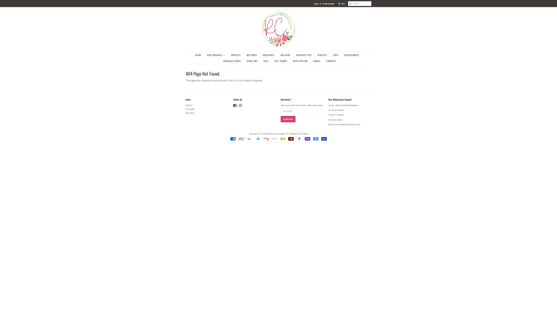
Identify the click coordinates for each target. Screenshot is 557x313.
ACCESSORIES (351, 55)
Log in (316, 3)
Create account (328, 3)
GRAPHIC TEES (304, 55)
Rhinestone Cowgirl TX (277, 134)
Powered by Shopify (298, 134)
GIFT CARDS (281, 61)
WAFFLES (322, 55)
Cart (343, 3)
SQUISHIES (268, 55)
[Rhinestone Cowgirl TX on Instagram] (240, 106)
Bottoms (252, 55)
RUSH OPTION (300, 61)
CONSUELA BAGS (232, 61)
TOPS (335, 55)
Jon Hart (285, 55)
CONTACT (331, 61)
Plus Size (190, 113)
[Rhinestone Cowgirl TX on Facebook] (235, 106)
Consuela (190, 109)
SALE (266, 61)
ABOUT (316, 61)
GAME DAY (252, 61)
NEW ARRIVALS (215, 55)
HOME (198, 55)
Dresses (236, 55)
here (236, 80)
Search (189, 105)
